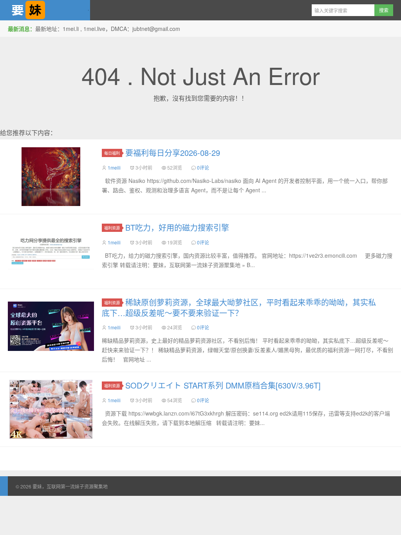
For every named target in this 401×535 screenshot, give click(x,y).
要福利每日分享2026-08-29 (172, 152)
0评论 (203, 167)
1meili (114, 167)
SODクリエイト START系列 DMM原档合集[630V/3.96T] (223, 385)
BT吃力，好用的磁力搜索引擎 (177, 227)
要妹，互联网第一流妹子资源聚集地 (45, 10)
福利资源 (112, 228)
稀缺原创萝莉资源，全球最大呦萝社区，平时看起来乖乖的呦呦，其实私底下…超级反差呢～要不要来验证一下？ (239, 307)
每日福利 (112, 153)
